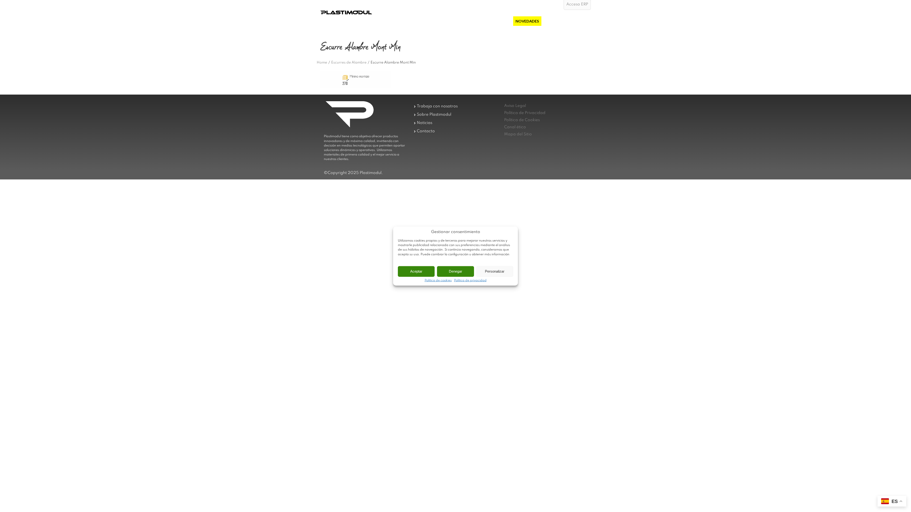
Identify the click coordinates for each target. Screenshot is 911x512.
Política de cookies (438, 280)
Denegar (455, 271)
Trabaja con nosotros (437, 106)
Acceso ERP (577, 4)
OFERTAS (502, 21)
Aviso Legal (515, 106)
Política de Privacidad (524, 113)
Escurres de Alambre (349, 62)
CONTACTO (577, 21)
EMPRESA (451, 21)
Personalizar (494, 271)
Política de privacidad (470, 280)
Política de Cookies (522, 120)
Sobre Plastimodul (434, 115)
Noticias (424, 123)
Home (322, 62)
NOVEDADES (527, 21)
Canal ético (515, 127)
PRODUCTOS (477, 21)
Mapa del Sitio (518, 134)
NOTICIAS (553, 21)
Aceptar (416, 271)
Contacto (426, 131)
